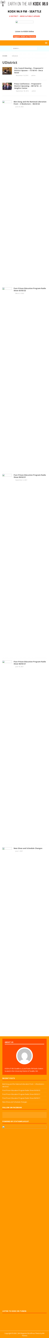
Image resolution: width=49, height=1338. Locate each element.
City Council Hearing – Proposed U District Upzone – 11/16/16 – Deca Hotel (28, 70)
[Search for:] (24, 48)
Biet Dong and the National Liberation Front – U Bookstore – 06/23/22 (30, 103)
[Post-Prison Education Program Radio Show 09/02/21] (7, 654)
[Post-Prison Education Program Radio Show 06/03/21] (7, 841)
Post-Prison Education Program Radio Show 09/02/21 (30, 476)
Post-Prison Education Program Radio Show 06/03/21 (30, 662)
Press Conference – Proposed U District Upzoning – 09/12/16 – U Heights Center (27, 86)
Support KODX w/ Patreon (24, 36)
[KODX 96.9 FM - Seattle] (24, 5)
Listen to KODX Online (24, 31)
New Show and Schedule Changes (28, 848)
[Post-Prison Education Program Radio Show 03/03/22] (7, 467)
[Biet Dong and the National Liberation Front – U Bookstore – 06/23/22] (7, 281)
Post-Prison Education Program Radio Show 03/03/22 (30, 289)
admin (33, 75)
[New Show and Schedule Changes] (7, 1027)
